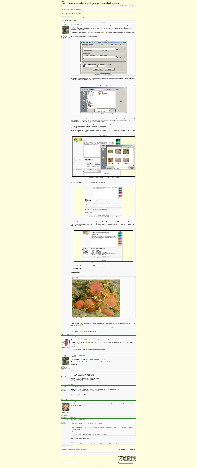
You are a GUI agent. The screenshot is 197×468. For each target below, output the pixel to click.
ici (118, 34)
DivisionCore (107, 465)
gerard (80, 331)
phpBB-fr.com (101, 466)
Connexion (134, 5)
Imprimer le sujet (63, 18)
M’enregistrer (63, 5)
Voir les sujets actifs (77, 9)
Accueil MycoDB (120, 5)
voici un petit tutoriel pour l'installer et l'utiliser (95, 342)
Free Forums (102, 465)
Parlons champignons (71, 11)
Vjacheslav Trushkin (95, 465)
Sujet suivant (133, 18)
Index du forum (63, 11)
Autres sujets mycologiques (81, 11)
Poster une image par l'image (71, 13)
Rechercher (129, 5)
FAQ (125, 5)
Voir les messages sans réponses (67, 9)
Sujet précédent (128, 18)
